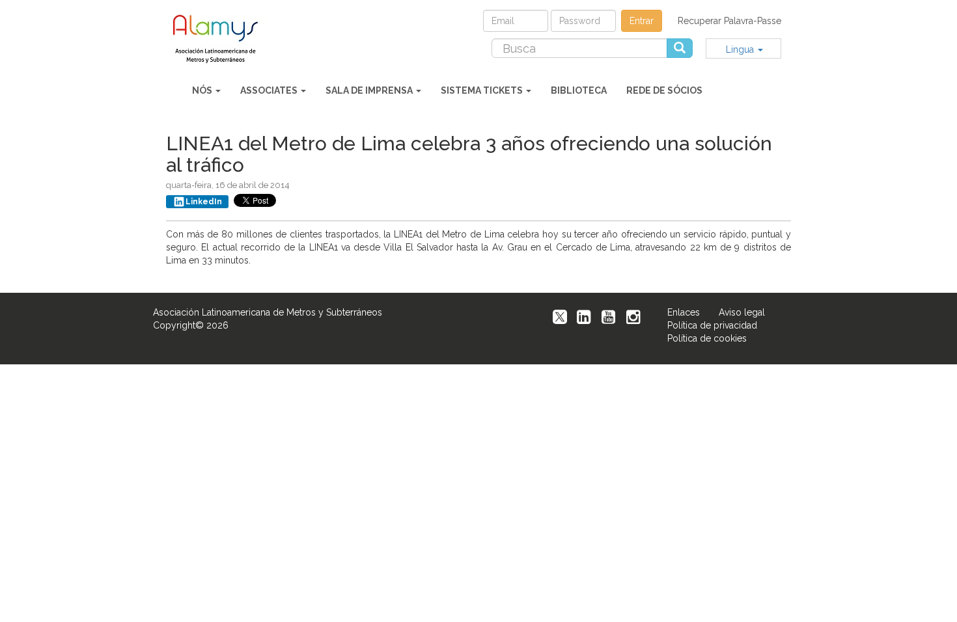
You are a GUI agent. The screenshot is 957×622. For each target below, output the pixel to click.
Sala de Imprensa (370, 90)
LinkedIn (204, 201)
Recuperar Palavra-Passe (729, 21)
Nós (203, 90)
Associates (269, 90)
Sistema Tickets (483, 90)
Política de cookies (707, 338)
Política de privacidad (712, 325)
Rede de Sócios (664, 90)
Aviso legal (742, 312)
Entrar (642, 21)
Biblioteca (579, 90)
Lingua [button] (741, 49)
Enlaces (683, 312)
